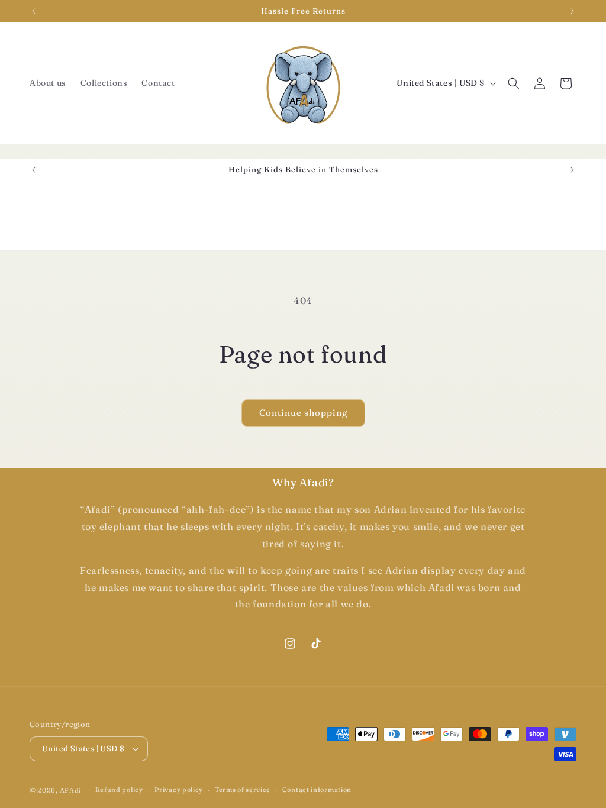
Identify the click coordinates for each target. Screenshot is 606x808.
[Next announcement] (572, 11)
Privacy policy (178, 790)
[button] (514, 83)
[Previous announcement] (34, 11)
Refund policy (119, 790)
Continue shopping (303, 412)
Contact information (317, 790)
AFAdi (71, 790)
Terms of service (242, 790)
